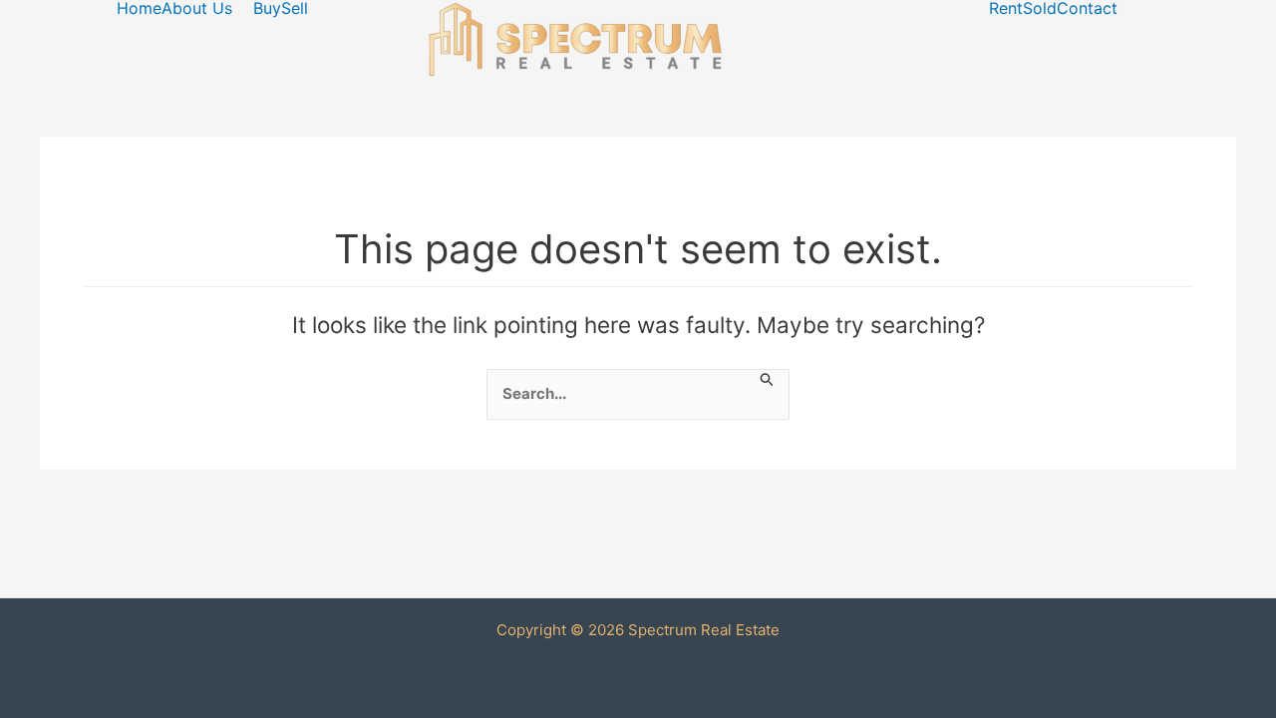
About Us (196, 8)
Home (139, 8)
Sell (294, 8)
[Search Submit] (768, 379)
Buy (267, 8)
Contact (1087, 8)
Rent (1006, 8)
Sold (1040, 8)
